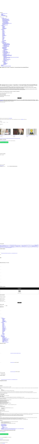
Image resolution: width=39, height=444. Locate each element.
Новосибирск (3, 325)
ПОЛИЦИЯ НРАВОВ (6, 49)
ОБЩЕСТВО (3, 318)
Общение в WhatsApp (5, 142)
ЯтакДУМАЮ (10, 118)
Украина (19, 138)
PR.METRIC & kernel (4, 337)
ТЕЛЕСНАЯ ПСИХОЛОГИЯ (7, 52)
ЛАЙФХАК (5, 64)
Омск (3, 36)
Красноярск (3, 328)
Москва (8, 138)
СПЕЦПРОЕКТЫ (3, 336)
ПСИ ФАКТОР (5, 58)
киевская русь (5, 138)
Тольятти (3, 323)
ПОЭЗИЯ (5, 62)
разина (12, 138)
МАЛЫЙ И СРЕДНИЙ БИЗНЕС (7, 59)
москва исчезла (10, 138)
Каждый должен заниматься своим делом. (5, 95)
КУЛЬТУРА (3, 26)
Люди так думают (5, 61)
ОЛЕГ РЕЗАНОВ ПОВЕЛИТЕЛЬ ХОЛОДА (7, 23)
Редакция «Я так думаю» (3, 425)
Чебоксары (3, 33)
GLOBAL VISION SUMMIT (5, 340)
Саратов (3, 38)
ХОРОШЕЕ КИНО (6, 63)
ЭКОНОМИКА (4, 320)
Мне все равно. (2, 96)
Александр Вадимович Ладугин (5, 20)
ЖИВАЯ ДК (5, 56)
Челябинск (3, 334)
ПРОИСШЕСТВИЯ (4, 28)
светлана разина (16, 138)
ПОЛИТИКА (3, 27)
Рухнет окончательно (3, 299)
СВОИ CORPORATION (4, 427)
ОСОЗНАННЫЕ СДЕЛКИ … (4, 15)
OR (2, 426)
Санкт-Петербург (4, 40)
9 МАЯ (3, 341)
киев (3, 138)
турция (6, 247)
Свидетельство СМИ (3, 424)
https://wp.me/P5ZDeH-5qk (2, 431)
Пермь (3, 41)
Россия (14, 138)
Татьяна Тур (3, 24)
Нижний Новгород (4, 35)
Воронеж (3, 31)
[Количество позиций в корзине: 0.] (0, 254)
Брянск (3, 30)
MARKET (2, 14)
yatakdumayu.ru (1, 100)
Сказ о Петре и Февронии (6, 46)
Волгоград (3, 333)
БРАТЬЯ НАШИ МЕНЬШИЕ (7, 44)
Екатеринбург (3, 330)
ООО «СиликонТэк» (6, 22)
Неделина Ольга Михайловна (5, 19)
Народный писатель (4, 47)
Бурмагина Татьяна (4, 18)
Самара (3, 331)
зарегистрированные (4, 140)
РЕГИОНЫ (2, 322)
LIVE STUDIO (2, 335)
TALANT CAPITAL (4, 42)
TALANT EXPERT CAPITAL (4, 13)
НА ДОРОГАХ (5, 60)
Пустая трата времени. (3, 94)
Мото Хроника (5, 53)
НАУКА (3, 319)
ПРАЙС (2, 65)
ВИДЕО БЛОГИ (5, 51)
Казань (3, 32)
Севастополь (3, 37)
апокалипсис (1, 138)
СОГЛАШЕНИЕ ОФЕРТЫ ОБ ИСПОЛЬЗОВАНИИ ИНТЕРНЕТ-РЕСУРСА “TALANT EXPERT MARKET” (12, 428)
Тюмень (3, 327)
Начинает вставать (3, 298)
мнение (12, 246)
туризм (4, 247)
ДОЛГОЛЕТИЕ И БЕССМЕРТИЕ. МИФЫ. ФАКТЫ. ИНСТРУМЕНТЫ (11, 57)
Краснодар (3, 34)
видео (24, 245)
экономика (9, 247)
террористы (2, 247)
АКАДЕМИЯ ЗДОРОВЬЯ (5, 339)
